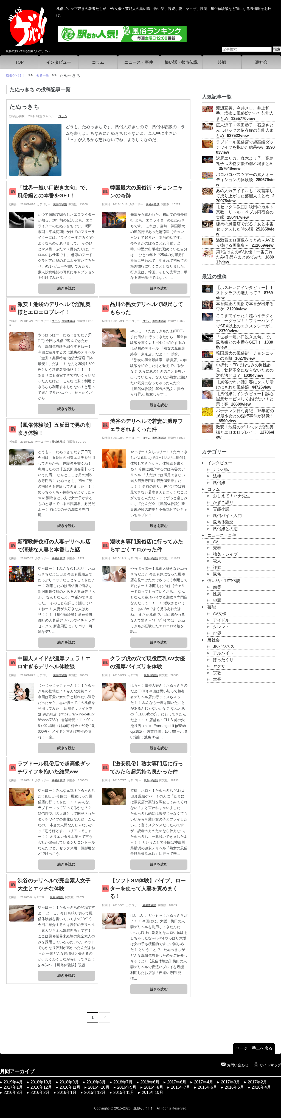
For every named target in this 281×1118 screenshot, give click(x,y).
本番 (217, 679)
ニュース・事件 (138, 62)
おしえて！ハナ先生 (231, 496)
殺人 (217, 561)
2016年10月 (98, 1087)
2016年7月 (180, 1087)
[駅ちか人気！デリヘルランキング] (122, 40)
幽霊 (217, 587)
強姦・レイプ (225, 554)
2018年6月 (149, 1082)
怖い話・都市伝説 (181, 62)
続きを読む (66, 288)
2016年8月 (153, 1087)
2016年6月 (207, 1087)
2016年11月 (70, 1087)
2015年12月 (95, 1092)
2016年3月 (13, 1092)
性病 (217, 594)
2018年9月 (69, 1082)
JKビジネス (223, 646)
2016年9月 (126, 1087)
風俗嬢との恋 (225, 529)
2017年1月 (13, 1087)
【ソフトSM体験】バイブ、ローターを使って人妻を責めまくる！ (148, 888)
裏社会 (261, 62)
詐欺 (217, 567)
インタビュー (58, 62)
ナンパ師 (221, 469)
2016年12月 (41, 1087)
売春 (217, 548)
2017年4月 (203, 1082)
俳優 (217, 633)
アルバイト (223, 653)
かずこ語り (223, 502)
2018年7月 (123, 1082)
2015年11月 (123, 1092)
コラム (98, 62)
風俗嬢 (219, 483)
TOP (19, 62)
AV (215, 542)
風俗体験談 (60, 204)
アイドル (221, 620)
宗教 (217, 673)
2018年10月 (41, 1082)
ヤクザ (219, 666)
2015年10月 (152, 1092)
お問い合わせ (237, 1065)
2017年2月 (257, 1082)
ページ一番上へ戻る (253, 1048)
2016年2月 (40, 1092)
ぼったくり (223, 660)
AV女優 (219, 613)
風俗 (217, 574)
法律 (217, 476)
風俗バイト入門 (227, 515)
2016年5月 (234, 1087)
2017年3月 (230, 1082)
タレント (221, 627)
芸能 (222, 62)
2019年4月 (13, 1082)
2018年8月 (96, 1082)
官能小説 (221, 509)
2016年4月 (261, 1087)
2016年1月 (67, 1092)
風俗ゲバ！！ (143, 1108)
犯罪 (217, 600)
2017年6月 (176, 1082)
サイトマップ (270, 1065)
